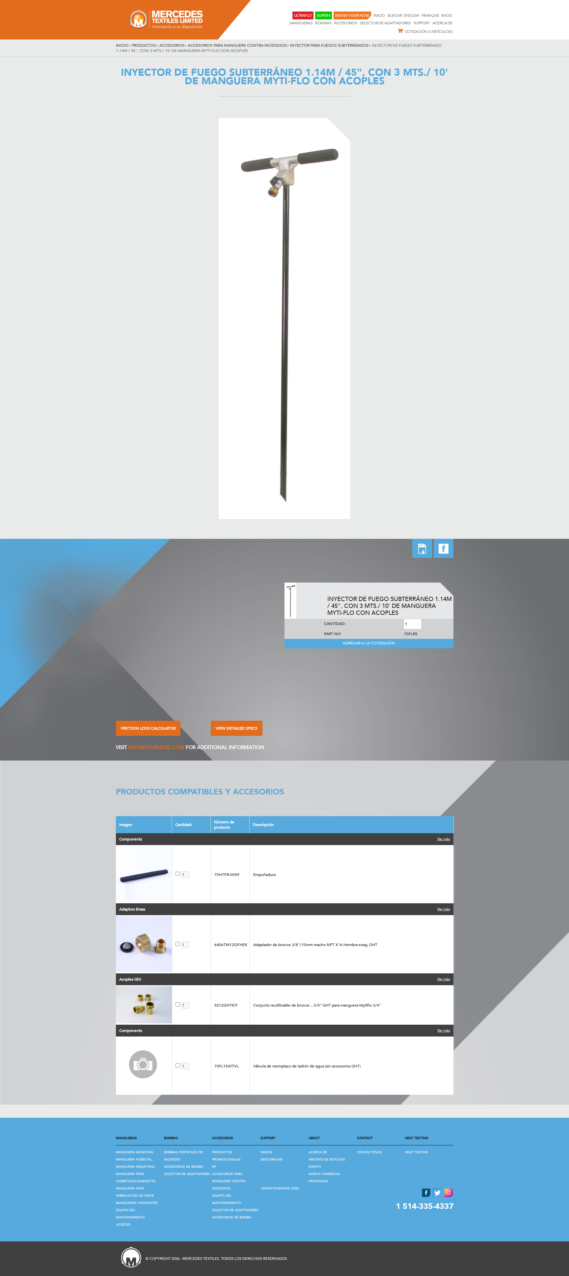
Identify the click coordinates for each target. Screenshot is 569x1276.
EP (214, 1166)
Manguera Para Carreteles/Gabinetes (136, 1178)
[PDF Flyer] (422, 549)
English (412, 15)
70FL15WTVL (226, 1066)
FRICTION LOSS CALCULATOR (148, 728)
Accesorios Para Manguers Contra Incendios (237, 45)
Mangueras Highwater (136, 1203)
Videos (266, 1152)
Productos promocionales (226, 1156)
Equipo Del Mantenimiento (130, 1214)
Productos (144, 45)
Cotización (428, 31)
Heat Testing (416, 1152)
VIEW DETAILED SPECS (236, 728)
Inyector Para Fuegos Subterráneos (329, 45)
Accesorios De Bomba (183, 1166)
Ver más (443, 839)
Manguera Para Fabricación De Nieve (135, 1192)
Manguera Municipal (135, 1152)
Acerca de (442, 23)
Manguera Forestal (134, 1159)
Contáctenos (369, 1152)
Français (430, 15)
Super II (323, 15)
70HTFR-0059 (226, 874)
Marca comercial (324, 1174)
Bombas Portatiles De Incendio (183, 1156)
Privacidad (318, 1181)
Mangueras (301, 23)
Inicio (380, 15)
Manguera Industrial (135, 1166)
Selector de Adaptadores (385, 23)
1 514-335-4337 (424, 1206)
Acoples (123, 1224)
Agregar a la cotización (368, 643)
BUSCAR (395, 15)
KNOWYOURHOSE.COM (156, 747)
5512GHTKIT (226, 1005)
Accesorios (345, 23)
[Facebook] (443, 556)
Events (315, 1166)
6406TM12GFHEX (230, 944)
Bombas (323, 23)
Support (422, 23)
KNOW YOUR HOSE (352, 15)
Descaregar (271, 1159)
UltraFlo (303, 15)
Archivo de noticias (327, 1159)
